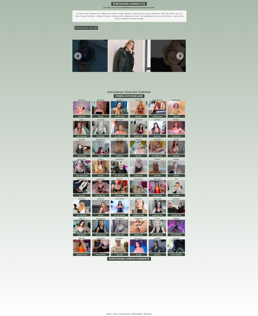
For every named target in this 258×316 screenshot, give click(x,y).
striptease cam (157, 215)
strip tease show (81, 176)
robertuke (100, 199)
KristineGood (100, 218)
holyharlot (176, 199)
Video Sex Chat (118, 16)
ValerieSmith (157, 199)
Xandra (138, 159)
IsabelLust (157, 120)
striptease (119, 156)
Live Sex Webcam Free (148, 16)
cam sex (101, 176)
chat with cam (176, 215)
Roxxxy (157, 218)
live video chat (157, 156)
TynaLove (138, 100)
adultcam (138, 156)
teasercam (81, 116)
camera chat (138, 136)
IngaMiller (157, 238)
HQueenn (138, 199)
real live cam (82, 156)
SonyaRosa (138, 218)
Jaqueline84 (101, 179)
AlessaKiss (81, 100)
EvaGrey (176, 139)
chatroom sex (157, 195)
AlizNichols (81, 199)
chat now (119, 255)
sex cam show (82, 215)
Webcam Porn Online (109, 14)
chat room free (176, 235)
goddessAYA (82, 159)
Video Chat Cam (139, 14)
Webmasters (148, 314)
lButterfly (82, 139)
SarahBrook (138, 120)
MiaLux (82, 120)
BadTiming (100, 100)
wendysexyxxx (157, 100)
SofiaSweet (119, 238)
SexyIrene (176, 238)
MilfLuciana (157, 179)
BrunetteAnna (81, 179)
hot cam (82, 195)
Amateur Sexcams (125, 14)
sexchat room (119, 116)
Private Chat (131, 92)
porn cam (157, 136)
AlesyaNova (138, 238)
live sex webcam (119, 215)
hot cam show (101, 255)
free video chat (119, 136)
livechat (176, 176)
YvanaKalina (101, 238)
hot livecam (101, 136)
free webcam (119, 195)
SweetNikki (157, 139)
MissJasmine (138, 179)
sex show (176, 195)
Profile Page (144, 92)
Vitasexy (157, 159)
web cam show (82, 136)
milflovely (81, 238)
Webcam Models (137, 314)
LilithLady (176, 120)
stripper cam (119, 235)
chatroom (176, 116)
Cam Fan (79, 14)
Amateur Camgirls (137, 19)
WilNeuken (119, 139)
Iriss (176, 179)
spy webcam (82, 235)
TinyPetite (119, 100)
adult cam (138, 195)
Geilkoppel (119, 120)
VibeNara (82, 218)
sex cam (138, 255)
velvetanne (100, 120)
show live (157, 176)
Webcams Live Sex (132, 16)
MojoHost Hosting (124, 314)
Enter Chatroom (115, 92)
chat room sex (176, 136)
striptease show (138, 215)
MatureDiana (119, 218)
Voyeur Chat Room (153, 14)
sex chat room (119, 176)
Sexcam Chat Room (88, 16)
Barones (119, 179)
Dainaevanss (100, 139)
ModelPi (176, 159)
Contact (115, 314)
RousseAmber (119, 199)
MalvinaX (138, 139)
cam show (138, 116)
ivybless (101, 159)
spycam (100, 156)
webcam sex (138, 235)
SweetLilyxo (119, 159)
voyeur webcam (176, 255)
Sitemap (109, 314)
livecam (100, 116)
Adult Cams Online (168, 14)
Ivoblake (176, 218)
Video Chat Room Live (92, 14)
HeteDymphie (176, 100)
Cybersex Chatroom (103, 16)
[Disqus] (129, 287)
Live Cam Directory (165, 16)
